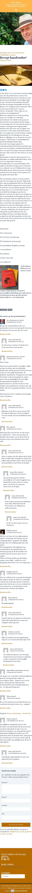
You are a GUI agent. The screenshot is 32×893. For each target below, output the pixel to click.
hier (10, 297)
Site (3, 814)
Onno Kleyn (16, 3)
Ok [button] (12, 890)
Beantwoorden (5, 334)
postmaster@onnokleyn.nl (13, 867)
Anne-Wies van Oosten (15, 670)
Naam (4, 797)
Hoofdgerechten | (6, 53)
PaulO (9, 530)
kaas (9, 309)
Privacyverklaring (21, 890)
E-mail (4, 805)
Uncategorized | (18, 53)
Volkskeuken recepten (8, 55)
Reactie (5, 782)
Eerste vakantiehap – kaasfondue (19, 713)
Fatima (9, 572)
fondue (3, 309)
